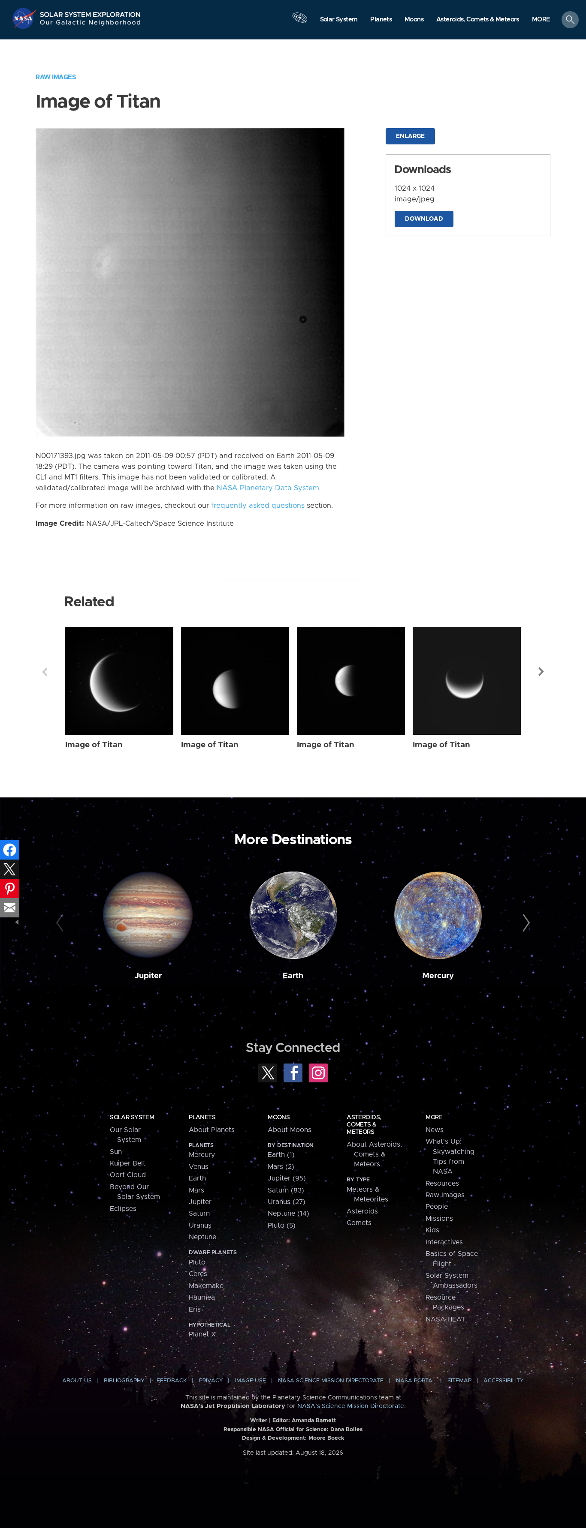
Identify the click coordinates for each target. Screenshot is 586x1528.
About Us (77, 1381)
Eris (195, 1309)
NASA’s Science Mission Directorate (350, 1406)
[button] (541, 20)
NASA (25, 18)
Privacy (211, 1381)
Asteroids (362, 1211)
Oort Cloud (128, 1174)
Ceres (198, 1273)
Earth (293, 976)
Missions (439, 1218)
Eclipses (123, 1208)
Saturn (199, 1213)
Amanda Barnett (314, 1420)
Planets (202, 1118)
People (437, 1206)
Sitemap (459, 1381)
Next (541, 672)
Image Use (250, 1381)
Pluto (197, 1262)
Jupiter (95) (287, 1178)
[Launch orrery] (299, 21)
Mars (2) (281, 1166)
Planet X (202, 1334)
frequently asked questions (258, 505)
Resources (442, 1183)
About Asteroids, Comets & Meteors (374, 1154)
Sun (116, 1151)
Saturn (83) (286, 1190)
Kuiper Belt (127, 1163)
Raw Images (56, 77)
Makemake (206, 1285)
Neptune (202, 1237)
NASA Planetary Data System (268, 488)
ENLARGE (410, 136)
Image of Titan (94, 745)
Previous (44, 672)
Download (424, 219)
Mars (196, 1190)
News (435, 1130)
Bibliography (124, 1381)
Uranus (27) (286, 1201)
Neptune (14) (288, 1213)
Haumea (202, 1297)
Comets (359, 1222)
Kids (432, 1230)
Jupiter (148, 976)
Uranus (200, 1225)
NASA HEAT (445, 1319)
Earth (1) (281, 1154)
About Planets (212, 1130)
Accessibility (503, 1381)
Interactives (444, 1242)
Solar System (132, 1118)
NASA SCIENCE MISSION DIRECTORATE (331, 1381)
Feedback (172, 1381)
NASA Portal (415, 1381)
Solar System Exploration (90, 12)
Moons (279, 1118)
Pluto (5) (282, 1225)
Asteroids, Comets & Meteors (364, 1125)
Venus (198, 1166)
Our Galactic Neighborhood (90, 24)
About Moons (289, 1130)
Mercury (438, 976)
